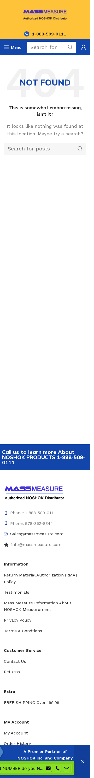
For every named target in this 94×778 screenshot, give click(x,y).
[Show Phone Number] (57, 768)
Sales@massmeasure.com (36, 533)
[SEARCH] (80, 149)
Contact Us (15, 661)
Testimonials (16, 592)
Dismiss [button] (82, 761)
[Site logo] (45, 13)
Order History (17, 743)
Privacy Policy (17, 620)
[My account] (83, 47)
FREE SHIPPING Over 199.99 (31, 702)
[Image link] (34, 492)
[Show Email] (48, 768)
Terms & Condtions (23, 630)
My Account (16, 733)
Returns (12, 671)
